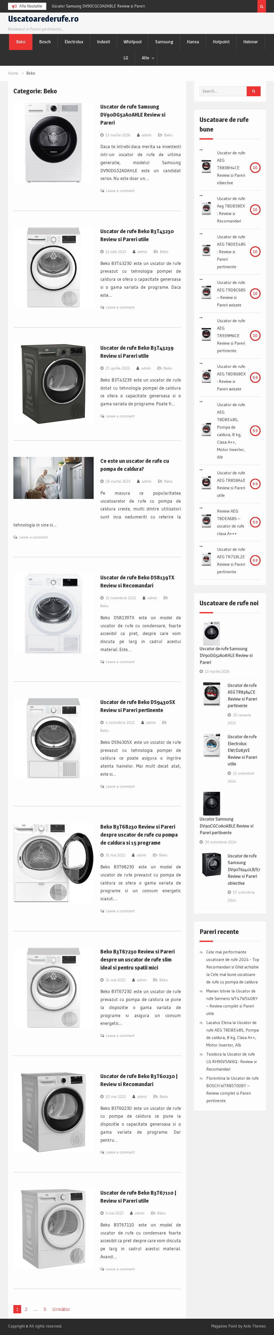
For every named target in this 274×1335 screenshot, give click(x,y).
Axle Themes (254, 1326)
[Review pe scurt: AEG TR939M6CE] (206, 335)
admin (146, 135)
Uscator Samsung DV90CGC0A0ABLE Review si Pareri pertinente (226, 825)
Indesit (103, 41)
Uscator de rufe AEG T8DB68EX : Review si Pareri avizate (231, 377)
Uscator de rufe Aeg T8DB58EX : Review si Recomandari (231, 210)
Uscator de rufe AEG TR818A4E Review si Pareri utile (231, 484)
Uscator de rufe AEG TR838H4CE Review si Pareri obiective (231, 167)
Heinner (250, 41)
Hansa (193, 41)
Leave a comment (120, 190)
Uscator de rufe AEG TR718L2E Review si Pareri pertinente (231, 560)
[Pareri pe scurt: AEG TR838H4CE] (206, 167)
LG (125, 57)
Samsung (164, 41)
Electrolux (73, 41)
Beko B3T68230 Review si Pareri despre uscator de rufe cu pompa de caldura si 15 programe (139, 835)
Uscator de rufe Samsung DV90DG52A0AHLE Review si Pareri (132, 114)
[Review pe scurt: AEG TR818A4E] (206, 484)
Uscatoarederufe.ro (43, 19)
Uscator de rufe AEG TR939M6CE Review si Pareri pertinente (231, 335)
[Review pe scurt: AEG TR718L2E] (206, 560)
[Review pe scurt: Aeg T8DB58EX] (206, 209)
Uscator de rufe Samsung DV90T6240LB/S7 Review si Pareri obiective (244, 869)
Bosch (45, 41)
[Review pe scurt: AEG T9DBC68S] (206, 293)
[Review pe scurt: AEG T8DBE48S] (206, 430)
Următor (61, 1309)
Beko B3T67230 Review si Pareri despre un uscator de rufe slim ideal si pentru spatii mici (137, 959)
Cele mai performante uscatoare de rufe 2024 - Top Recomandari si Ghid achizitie (232, 959)
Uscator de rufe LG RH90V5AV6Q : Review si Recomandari (231, 1061)
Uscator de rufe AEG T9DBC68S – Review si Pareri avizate (231, 293)
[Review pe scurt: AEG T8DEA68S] (206, 522)
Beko (20, 41)
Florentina (215, 1078)
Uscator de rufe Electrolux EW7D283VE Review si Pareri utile (242, 750)
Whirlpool (133, 41)
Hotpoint (221, 41)
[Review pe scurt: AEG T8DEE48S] (206, 251)
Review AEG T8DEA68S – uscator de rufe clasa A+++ (230, 522)
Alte (145, 57)
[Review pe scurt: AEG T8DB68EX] (206, 377)
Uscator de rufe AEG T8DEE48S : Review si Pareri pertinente (231, 251)
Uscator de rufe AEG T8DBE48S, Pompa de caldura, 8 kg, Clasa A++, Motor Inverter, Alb (231, 431)
